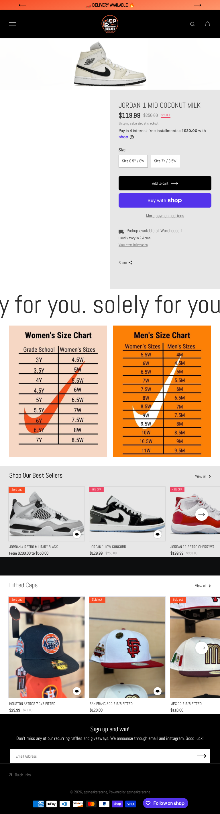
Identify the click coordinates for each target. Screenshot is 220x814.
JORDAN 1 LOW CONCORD (108, 546)
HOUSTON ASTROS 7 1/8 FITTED (32, 703)
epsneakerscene (95, 792)
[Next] (201, 514)
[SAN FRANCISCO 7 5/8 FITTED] (127, 647)
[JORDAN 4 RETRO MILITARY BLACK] (47, 514)
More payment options (165, 216)
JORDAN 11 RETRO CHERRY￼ (192, 546)
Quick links (23, 774)
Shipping (124, 123)
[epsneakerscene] (110, 24)
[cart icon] (207, 24)
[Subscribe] (201, 756)
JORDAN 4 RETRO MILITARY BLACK (33, 546)
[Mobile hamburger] (12, 24)
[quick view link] (77, 534)
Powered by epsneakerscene (129, 792)
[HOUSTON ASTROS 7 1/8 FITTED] (47, 647)
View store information (133, 245)
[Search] (192, 24)
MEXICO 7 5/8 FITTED (186, 703)
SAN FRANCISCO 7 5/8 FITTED (111, 703)
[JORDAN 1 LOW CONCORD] (127, 514)
